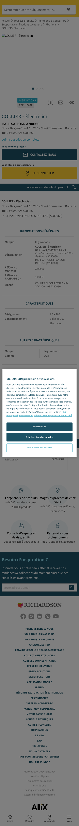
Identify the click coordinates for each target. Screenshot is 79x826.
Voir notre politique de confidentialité (53, 415)
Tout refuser (39, 426)
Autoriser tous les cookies (39, 437)
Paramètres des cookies (39, 447)
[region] (39, 413)
